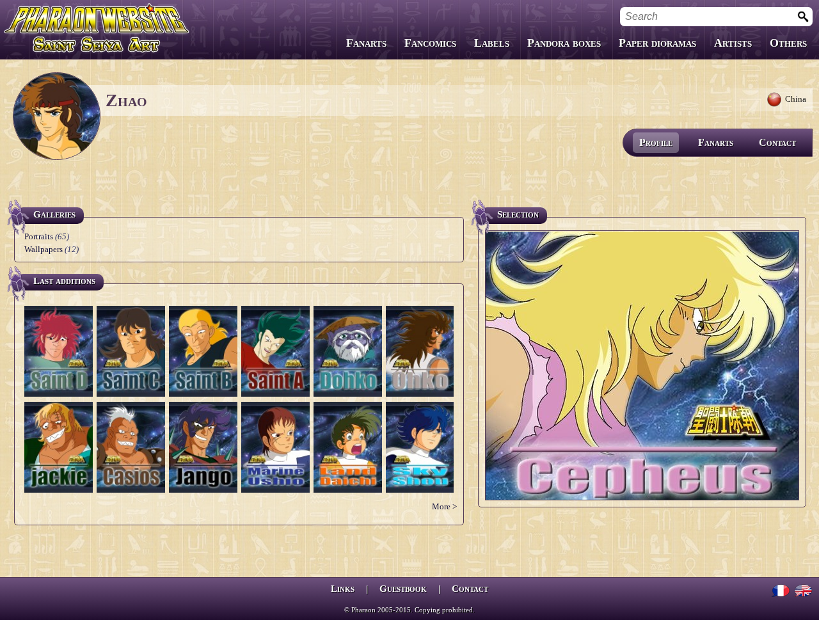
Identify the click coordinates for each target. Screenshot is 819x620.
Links (342, 589)
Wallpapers (43, 249)
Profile (655, 142)
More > (444, 506)
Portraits (38, 236)
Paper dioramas (657, 42)
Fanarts (366, 42)
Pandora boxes (564, 42)
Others (788, 42)
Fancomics (430, 42)
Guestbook (403, 589)
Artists (733, 42)
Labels (491, 42)
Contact (777, 142)
